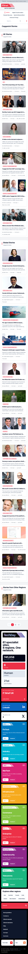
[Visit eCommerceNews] (11, 807)
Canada (17, 895)
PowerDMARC (4, 952)
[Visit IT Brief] (11, 828)
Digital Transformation (17, 12)
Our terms (5, 936)
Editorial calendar (7, 919)
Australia (10, 895)
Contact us (6, 916)
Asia (5, 895)
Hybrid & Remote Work (19, 15)
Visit (5, 738)
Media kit (12, 738)
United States (21, 898)
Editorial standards (8, 922)
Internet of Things (14, 17)
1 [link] (12, 624)
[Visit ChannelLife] (11, 745)
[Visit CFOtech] (11, 724)
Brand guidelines (7, 912)
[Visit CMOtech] (11, 765)
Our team (5, 932)
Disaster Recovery (7, 15)
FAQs (4, 926)
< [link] (9, 624)
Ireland (5, 898)
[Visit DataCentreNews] (11, 786)
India (23, 895)
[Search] (20, 21)
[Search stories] (26, 905)
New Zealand (13, 898)
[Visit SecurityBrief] (11, 849)
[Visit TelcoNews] (11, 870)
